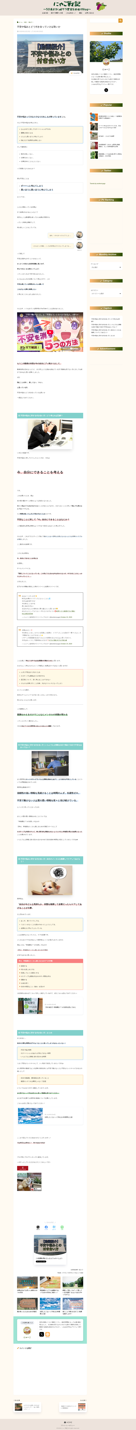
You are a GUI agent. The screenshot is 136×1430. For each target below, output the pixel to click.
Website (47, 1337)
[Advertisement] (50, 91)
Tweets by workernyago (97, 183)
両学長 (70, 1273)
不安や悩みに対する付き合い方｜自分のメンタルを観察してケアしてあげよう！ (106, 331)
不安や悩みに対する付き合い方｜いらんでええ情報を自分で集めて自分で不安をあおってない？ (106, 326)
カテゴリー (94, 290)
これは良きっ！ (71, 13)
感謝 (81, 1273)
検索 (120, 21)
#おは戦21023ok (27, 613)
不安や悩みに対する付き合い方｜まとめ (103, 335)
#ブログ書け (71, 611)
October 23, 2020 (66, 644)
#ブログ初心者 (62, 640)
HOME (69, 1422)
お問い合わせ (89, 13)
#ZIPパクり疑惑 (61, 611)
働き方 (81, 1270)
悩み (76, 1273)
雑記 (80, 13)
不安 (64, 1273)
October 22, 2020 (66, 617)
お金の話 (45, 13)
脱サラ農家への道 (57, 13)
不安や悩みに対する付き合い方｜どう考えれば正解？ (105, 320)
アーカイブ (94, 264)
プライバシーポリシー (68, 1425)
